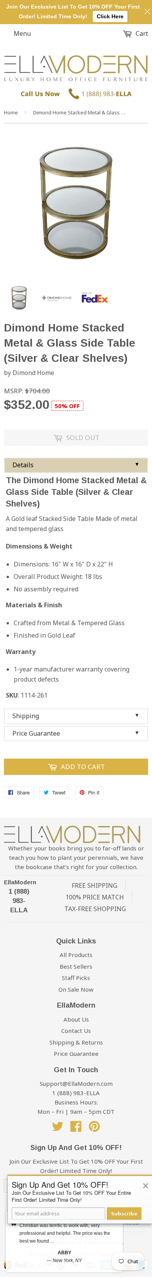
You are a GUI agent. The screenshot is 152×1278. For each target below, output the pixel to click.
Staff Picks (76, 978)
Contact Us (76, 1030)
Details (76, 465)
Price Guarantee (76, 733)
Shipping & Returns (76, 1042)
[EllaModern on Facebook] (76, 1128)
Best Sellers (76, 966)
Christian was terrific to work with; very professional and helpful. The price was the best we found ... (64, 1233)
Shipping (76, 716)
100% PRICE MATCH (94, 897)
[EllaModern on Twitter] (58, 1128)
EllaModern (20, 882)
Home (11, 112)
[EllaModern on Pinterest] (94, 1128)
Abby (64, 1252)
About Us (76, 1019)
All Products (76, 955)
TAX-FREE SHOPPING (95, 909)
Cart (141, 33)
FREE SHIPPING (94, 885)
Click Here (110, 16)
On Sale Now (76, 989)
